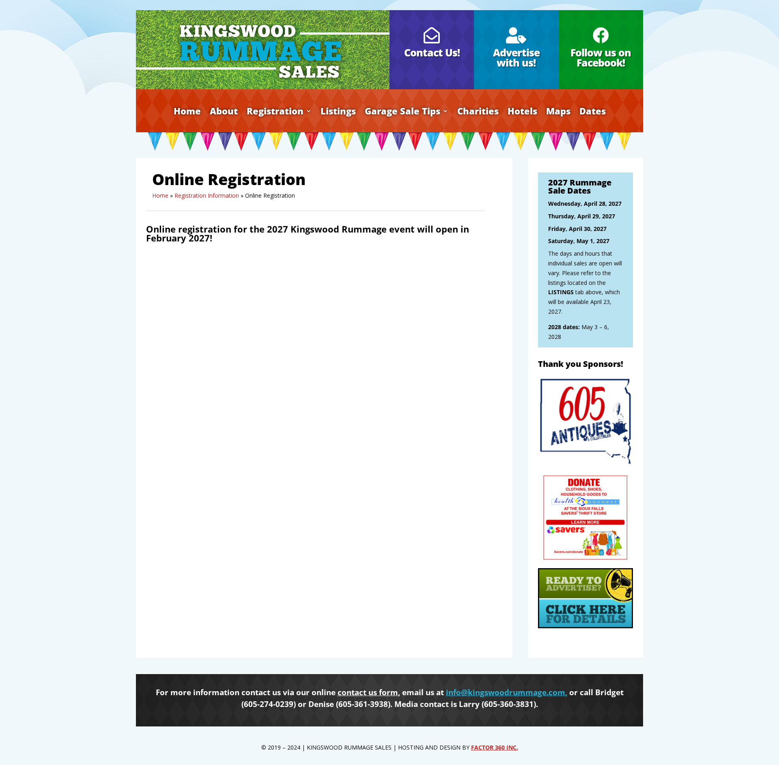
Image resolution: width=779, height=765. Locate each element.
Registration (275, 112)
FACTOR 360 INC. (494, 747)
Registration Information (206, 195)
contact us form (368, 692)
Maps (558, 112)
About (224, 112)
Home (187, 112)
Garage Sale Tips (402, 112)
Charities (478, 112)
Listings (338, 112)
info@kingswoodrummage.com (505, 692)
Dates (592, 112)
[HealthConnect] (585, 563)
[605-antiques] (585, 465)
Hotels (522, 112)
